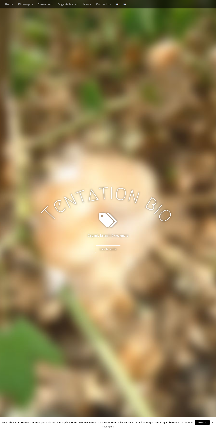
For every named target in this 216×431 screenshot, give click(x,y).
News (87, 4)
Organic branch (68, 4)
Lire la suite (108, 249)
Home (9, 4)
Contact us (103, 4)
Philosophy (25, 4)
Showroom (45, 4)
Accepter (202, 422)
